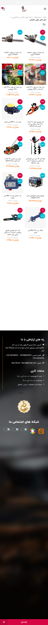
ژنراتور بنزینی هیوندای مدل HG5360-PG (35, 196)
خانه (44, 17)
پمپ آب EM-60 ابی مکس (12, 122)
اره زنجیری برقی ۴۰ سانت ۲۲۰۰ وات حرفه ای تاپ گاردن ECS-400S (35, 124)
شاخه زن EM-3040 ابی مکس (35, 231)
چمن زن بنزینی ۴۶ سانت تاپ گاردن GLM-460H (13, 160)
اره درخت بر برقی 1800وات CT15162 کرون (35, 53)
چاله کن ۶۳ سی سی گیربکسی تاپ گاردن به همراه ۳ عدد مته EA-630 (35, 161)
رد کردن (4, 622)
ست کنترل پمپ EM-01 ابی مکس (12, 196)
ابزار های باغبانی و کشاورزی (21, 17)
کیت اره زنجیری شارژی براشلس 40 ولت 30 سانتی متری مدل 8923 (12, 232)
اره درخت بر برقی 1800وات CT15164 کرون (12, 53)
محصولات (37, 17)
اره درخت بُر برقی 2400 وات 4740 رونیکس (13, 88)
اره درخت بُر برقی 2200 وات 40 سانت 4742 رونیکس (35, 88)
